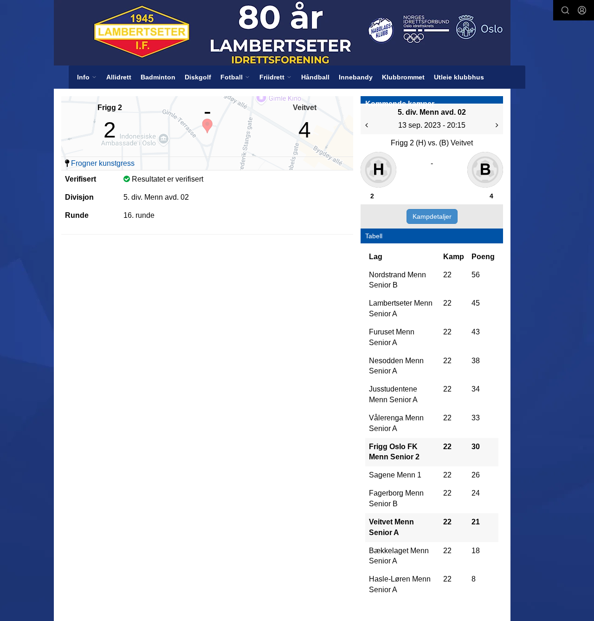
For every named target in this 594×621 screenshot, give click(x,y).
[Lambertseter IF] (282, 32)
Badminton (158, 77)
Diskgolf (198, 77)
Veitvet (304, 107)
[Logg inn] (582, 10)
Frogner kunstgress (103, 163)
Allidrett (118, 77)
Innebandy (356, 77)
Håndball (315, 77)
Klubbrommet (403, 77)
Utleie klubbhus (459, 77)
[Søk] (565, 10)
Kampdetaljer (432, 216)
